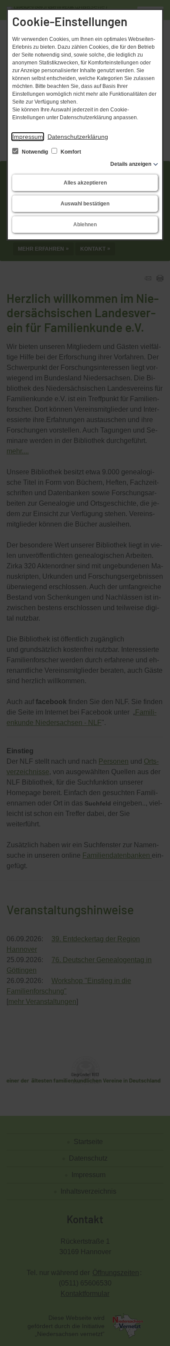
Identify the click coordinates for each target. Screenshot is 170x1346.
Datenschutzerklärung (78, 136)
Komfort (70, 152)
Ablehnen (85, 225)
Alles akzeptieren (85, 183)
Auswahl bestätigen (85, 204)
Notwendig (34, 152)
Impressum (27, 136)
